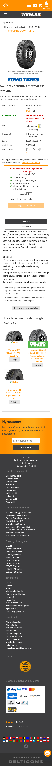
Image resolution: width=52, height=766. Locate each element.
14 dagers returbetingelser (26, 460)
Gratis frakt (26, 457)
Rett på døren (26, 463)
